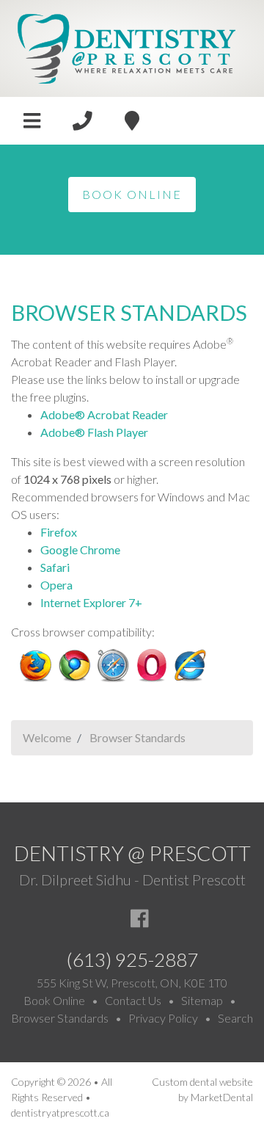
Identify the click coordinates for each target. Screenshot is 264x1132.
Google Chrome (80, 549)
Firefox (58, 532)
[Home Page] (126, 47)
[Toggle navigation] (32, 121)
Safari (55, 567)
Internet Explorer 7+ (91, 602)
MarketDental (222, 1097)
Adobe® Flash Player (94, 432)
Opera (56, 585)
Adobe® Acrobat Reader (104, 414)
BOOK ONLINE (132, 194)
